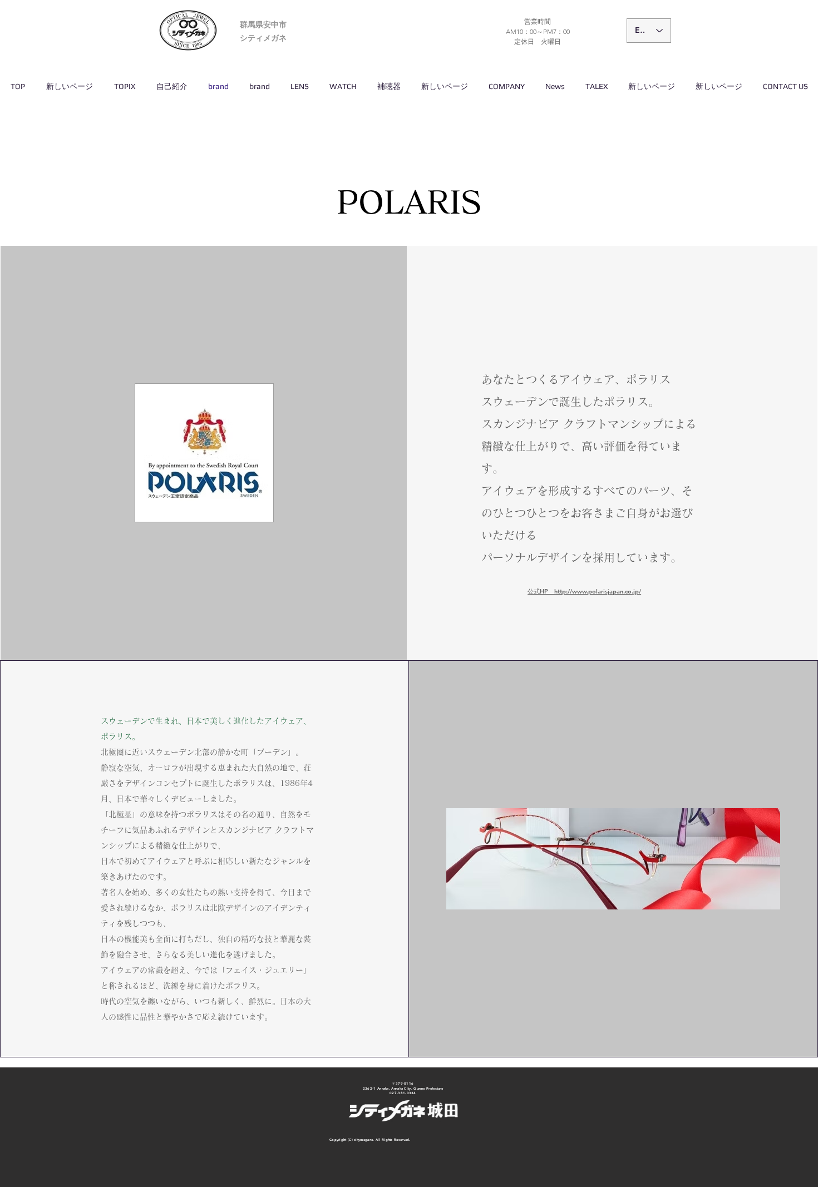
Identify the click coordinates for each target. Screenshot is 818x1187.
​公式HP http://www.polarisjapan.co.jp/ (584, 591)
